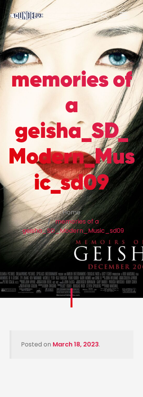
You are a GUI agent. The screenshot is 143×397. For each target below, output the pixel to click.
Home (71, 212)
